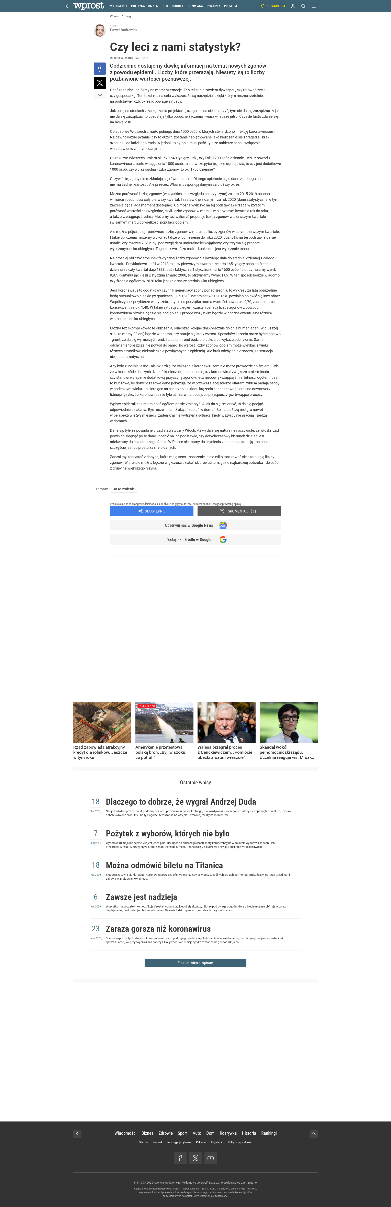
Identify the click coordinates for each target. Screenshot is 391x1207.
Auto (197, 1133)
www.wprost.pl (202, 1196)
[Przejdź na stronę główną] (67, 6)
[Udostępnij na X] (100, 83)
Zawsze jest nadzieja (141, 897)
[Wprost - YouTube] (210, 1158)
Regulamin (217, 1142)
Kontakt (157, 1142)
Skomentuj (241, 511)
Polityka (138, 6)
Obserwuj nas (189, 525)
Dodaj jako (189, 539)
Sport (183, 1133)
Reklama (201, 1142)
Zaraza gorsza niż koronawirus (158, 928)
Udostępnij (155, 511)
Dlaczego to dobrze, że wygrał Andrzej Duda (181, 801)
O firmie (143, 1142)
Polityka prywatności (240, 1142)
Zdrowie (178, 6)
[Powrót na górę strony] (314, 1134)
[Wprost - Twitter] (195, 1158)
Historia (249, 1133)
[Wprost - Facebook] (180, 1158)
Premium (230, 6)
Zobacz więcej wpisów (196, 962)
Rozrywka (195, 6)
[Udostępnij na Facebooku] (100, 69)
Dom (165, 6)
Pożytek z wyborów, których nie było (168, 833)
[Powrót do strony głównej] (77, 1134)
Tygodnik (213, 6)
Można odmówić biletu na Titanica (164, 865)
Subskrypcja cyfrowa (179, 1142)
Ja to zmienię (124, 489)
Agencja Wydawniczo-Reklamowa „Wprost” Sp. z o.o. (187, 1182)
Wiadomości (118, 6)
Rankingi (269, 1133)
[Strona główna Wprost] (88, 6)
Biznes (153, 6)
